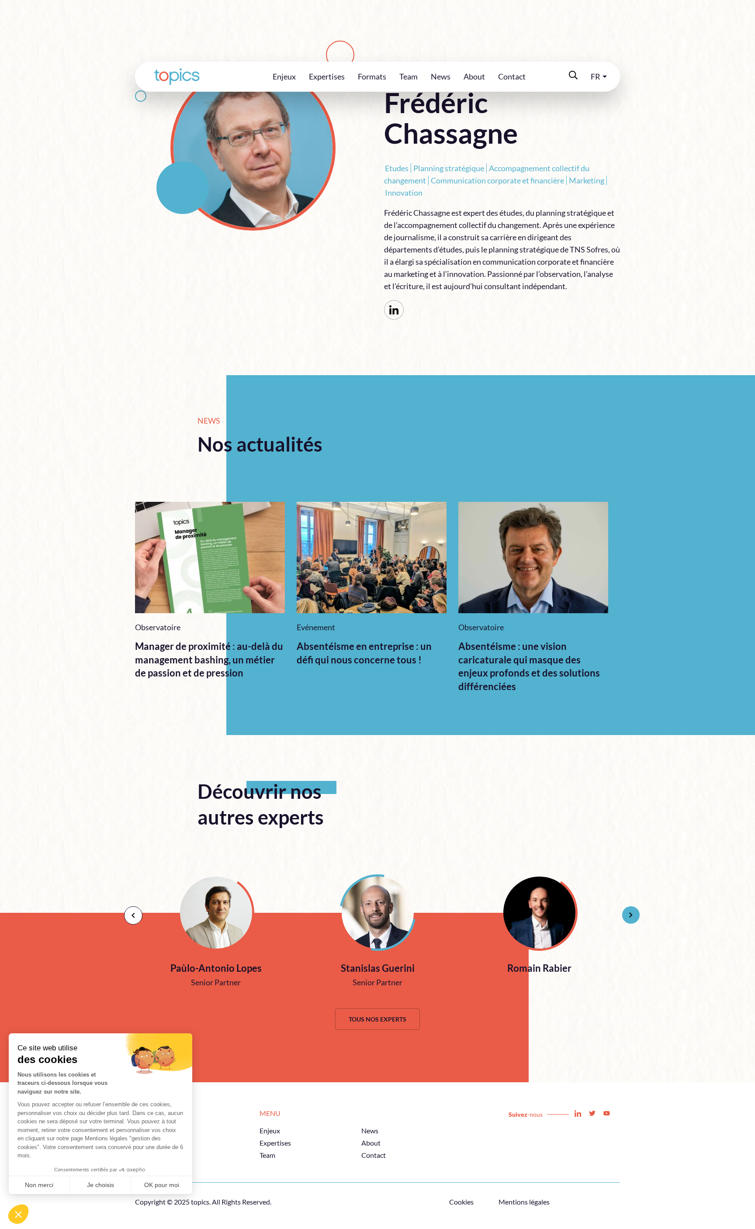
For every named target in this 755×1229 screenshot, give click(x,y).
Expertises (327, 76)
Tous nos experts (377, 1019)
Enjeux (284, 76)
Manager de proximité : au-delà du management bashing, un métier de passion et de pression (209, 659)
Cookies (461, 1202)
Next (626, 910)
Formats (372, 76)
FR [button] (595, 76)
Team (408, 76)
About (474, 76)
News (440, 76)
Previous (128, 910)
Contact (512, 76)
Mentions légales (524, 1202)
